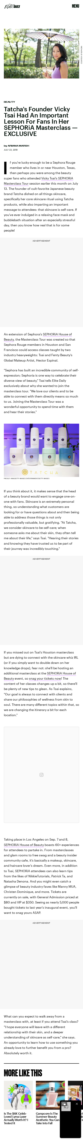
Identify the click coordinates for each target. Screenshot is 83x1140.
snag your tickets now (45, 678)
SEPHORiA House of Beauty (24, 845)
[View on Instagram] (41, 774)
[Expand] (64, 1104)
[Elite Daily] (12, 6)
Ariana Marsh (18, 146)
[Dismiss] (77, 1104)
